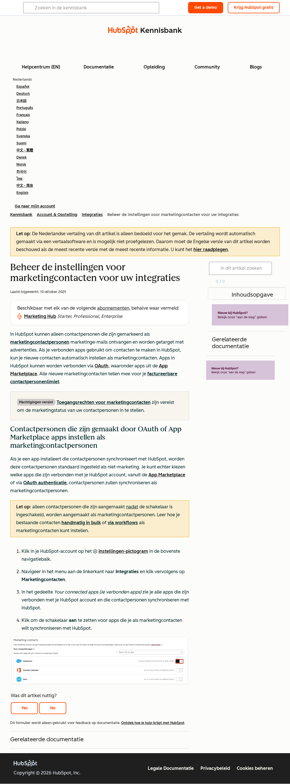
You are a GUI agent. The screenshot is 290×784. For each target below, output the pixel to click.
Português (24, 108)
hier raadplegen (210, 249)
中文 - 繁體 (24, 150)
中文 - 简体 (24, 186)
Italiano (22, 122)
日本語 (21, 101)
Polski (21, 129)
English (22, 193)
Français (23, 115)
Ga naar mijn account (35, 206)
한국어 (21, 171)
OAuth (101, 366)
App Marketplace (166, 474)
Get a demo (205, 7)
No (53, 708)
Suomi (21, 143)
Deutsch (23, 94)
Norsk (21, 164)
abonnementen (113, 308)
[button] (99, 481)
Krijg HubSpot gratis (254, 7)
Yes (24, 708)
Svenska (23, 136)
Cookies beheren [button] (255, 768)
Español (22, 87)
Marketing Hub (40, 316)
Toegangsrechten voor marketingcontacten (104, 402)
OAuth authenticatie (45, 482)
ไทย (19, 179)
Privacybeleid (215, 768)
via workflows (123, 522)
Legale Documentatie (171, 768)
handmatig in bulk (81, 522)
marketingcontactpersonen (39, 342)
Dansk (21, 157)
